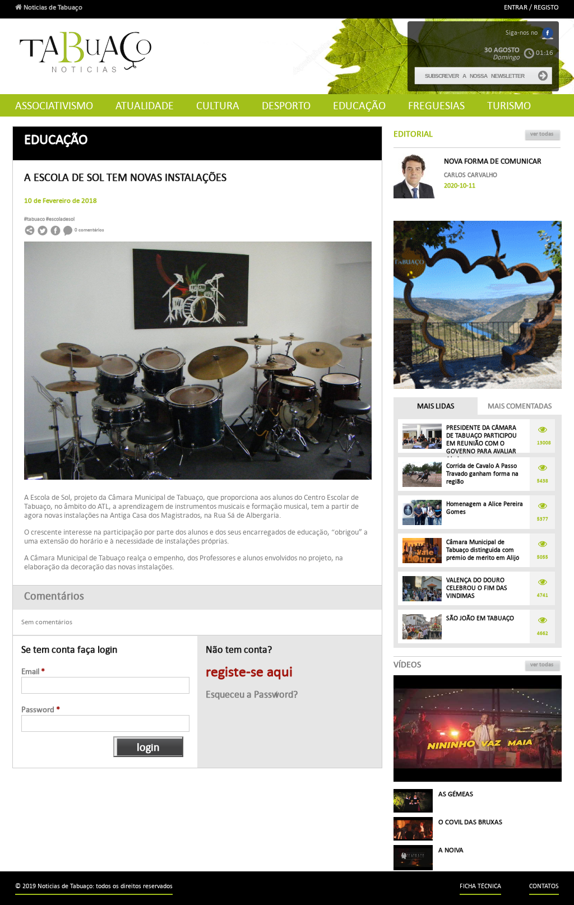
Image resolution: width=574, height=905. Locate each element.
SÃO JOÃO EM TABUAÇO (480, 618)
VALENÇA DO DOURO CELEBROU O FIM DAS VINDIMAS (476, 588)
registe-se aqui (249, 672)
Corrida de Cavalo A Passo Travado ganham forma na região (482, 473)
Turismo (509, 106)
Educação (359, 106)
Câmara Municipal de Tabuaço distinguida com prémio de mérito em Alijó (482, 550)
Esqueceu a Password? (252, 694)
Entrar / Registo (531, 7)
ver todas (541, 134)
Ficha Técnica (480, 886)
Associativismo (54, 106)
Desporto (286, 106)
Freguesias (436, 106)
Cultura (217, 106)
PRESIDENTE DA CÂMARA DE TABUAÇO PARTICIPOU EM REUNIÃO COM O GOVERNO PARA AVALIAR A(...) (481, 443)
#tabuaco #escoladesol (49, 219)
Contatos (544, 886)
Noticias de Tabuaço (52, 7)
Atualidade (144, 106)
